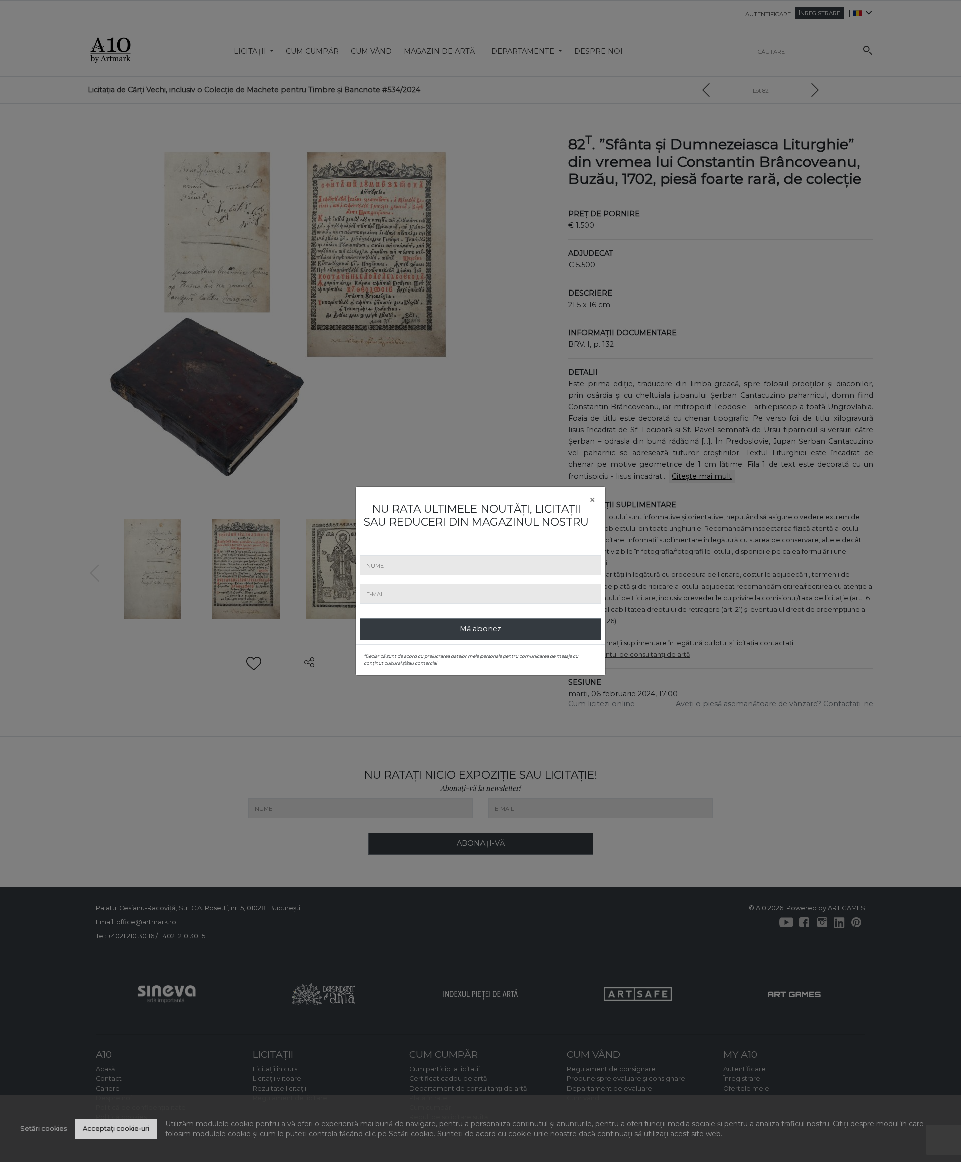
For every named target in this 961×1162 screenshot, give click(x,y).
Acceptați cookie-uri (116, 1128)
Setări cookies (43, 1128)
